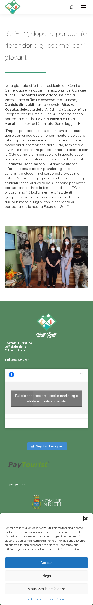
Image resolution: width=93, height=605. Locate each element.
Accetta (46, 563)
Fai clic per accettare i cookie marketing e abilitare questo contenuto (46, 398)
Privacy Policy (55, 599)
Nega (46, 576)
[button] (85, 518)
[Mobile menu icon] (83, 7)
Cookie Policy (35, 599)
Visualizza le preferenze (46, 589)
